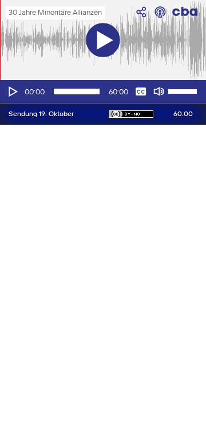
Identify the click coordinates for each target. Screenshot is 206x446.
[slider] (184, 90)
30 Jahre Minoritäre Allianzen (55, 13)
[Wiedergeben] (12, 91)
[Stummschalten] (159, 91)
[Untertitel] (140, 91)
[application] (103, 91)
